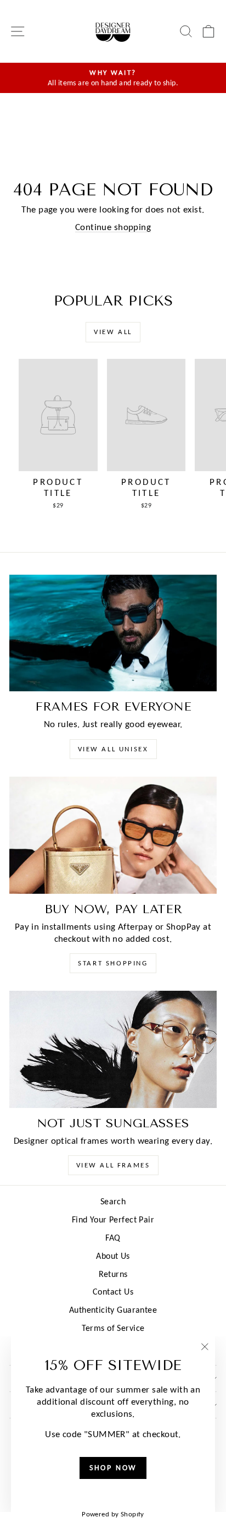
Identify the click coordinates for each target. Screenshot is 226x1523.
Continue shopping (113, 227)
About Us (112, 1256)
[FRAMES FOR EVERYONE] (113, 633)
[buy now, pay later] (113, 835)
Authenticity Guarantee (113, 1309)
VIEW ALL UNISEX (113, 749)
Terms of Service (113, 1328)
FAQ (112, 1237)
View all (113, 331)
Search (113, 1201)
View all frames (113, 1165)
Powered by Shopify (113, 1514)
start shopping (113, 963)
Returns (113, 1274)
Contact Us (113, 1291)
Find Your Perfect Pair (113, 1219)
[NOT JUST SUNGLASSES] (113, 1049)
